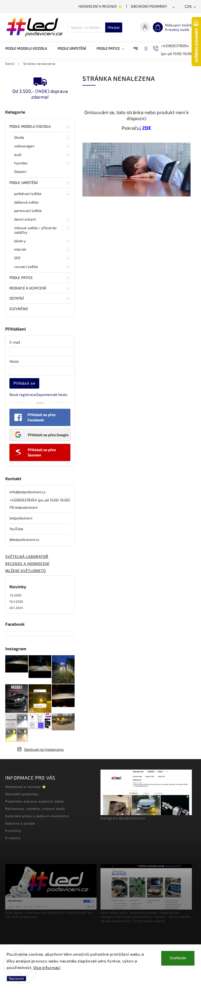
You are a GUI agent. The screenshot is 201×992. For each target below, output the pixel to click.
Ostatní (20, 171)
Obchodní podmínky (149, 6)
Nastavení (16, 978)
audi (17, 154)
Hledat (114, 27)
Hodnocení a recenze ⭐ (100, 6)
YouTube (16, 528)
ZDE (146, 128)
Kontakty (13, 830)
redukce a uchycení (27, 288)
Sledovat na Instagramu (44, 749)
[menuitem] (28, 48)
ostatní (16, 298)
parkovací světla (28, 210)
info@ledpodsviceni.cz (27, 492)
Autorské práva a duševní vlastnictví (37, 816)
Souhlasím (178, 958)
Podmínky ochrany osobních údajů (34, 801)
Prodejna (13, 838)
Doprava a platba (20, 823)
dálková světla (26, 202)
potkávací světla (28, 193)
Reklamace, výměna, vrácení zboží (35, 808)
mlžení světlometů (25, 570)
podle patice (21, 277)
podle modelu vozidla (30, 126)
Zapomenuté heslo (51, 394)
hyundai (20, 163)
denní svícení (25, 219)
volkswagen (24, 146)
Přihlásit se (24, 383)
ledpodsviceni (20, 518)
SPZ (17, 258)
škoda (19, 137)
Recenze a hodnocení (27, 563)
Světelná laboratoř (26, 556)
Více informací (46, 967)
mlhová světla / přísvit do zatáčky (35, 230)
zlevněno (18, 308)
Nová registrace (22, 394)
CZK (188, 7)
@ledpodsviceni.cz (24, 539)
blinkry (20, 241)
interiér (20, 249)
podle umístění (23, 182)
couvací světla (26, 266)
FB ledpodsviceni (23, 507)
